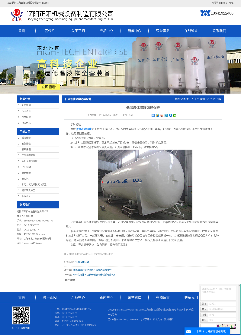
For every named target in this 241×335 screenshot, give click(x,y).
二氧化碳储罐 (28, 155)
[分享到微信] (174, 115)
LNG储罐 (26, 167)
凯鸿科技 (168, 319)
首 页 (194, 99)
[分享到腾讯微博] (166, 115)
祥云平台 (147, 319)
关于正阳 (78, 31)
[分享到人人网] (170, 115)
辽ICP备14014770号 (118, 319)
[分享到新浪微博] (161, 115)
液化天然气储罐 (29, 161)
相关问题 (26, 117)
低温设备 (26, 196)
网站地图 (216, 3)
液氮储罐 (26, 143)
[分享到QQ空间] (157, 115)
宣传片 (50, 31)
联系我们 (219, 31)
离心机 (25, 178)
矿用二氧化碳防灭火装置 (34, 184)
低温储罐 (26, 138)
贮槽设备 (197, 235)
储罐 (88, 142)
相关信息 (26, 123)
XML (231, 3)
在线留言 (191, 31)
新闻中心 (134, 31)
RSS (224, 3)
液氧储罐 (26, 149)
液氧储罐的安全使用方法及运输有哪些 (92, 270)
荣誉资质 (163, 31)
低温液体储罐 (82, 262)
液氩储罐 (26, 173)
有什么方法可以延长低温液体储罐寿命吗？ (94, 275)
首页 (21, 31)
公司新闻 (26, 105)
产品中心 (106, 31)
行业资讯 (26, 111)
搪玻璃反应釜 (28, 190)
